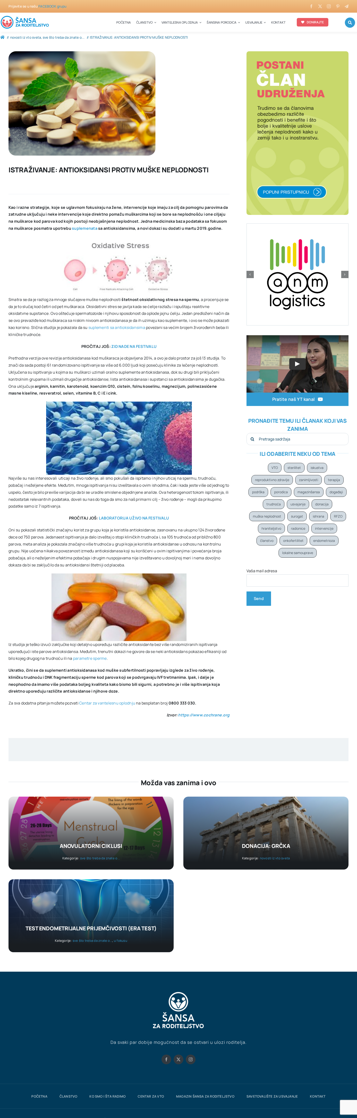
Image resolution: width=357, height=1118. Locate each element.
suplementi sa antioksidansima (116, 327)
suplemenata (84, 228)
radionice (298, 528)
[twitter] (320, 6)
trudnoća (273, 504)
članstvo (266, 540)
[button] (250, 274)
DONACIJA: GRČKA (266, 846)
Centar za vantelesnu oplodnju (107, 703)
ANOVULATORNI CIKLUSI (91, 846)
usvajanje (298, 504)
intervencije (324, 528)
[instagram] (329, 6)
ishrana (318, 516)
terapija (334, 479)
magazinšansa (309, 492)
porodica (281, 492)
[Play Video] (297, 364)
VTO (275, 467)
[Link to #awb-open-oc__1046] (350, 23)
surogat (297, 516)
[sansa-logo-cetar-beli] (178, 993)
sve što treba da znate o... (100, 858)
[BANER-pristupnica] (297, 53)
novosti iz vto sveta (275, 858)
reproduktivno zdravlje (272, 479)
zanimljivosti (308, 479)
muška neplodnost (267, 516)
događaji (336, 492)
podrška (258, 492)
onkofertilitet (293, 540)
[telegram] (346, 6)
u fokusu (120, 940)
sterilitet (294, 467)
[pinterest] (338, 6)
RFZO (338, 516)
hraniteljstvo (271, 528)
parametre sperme (90, 658)
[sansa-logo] (25, 17)
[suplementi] (81, 53)
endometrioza (324, 540)
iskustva (317, 467)
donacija (322, 504)
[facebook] (311, 6)
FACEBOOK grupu (52, 6)
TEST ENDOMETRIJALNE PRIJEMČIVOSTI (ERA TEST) (91, 928)
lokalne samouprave (297, 552)
